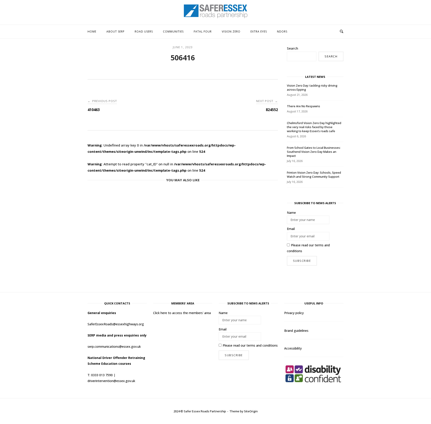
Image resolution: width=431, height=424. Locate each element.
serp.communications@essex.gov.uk (114, 346)
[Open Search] (341, 32)
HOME (92, 31)
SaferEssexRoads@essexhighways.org (116, 324)
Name (291, 212)
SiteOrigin (251, 411)
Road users (144, 31)
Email (291, 229)
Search (292, 48)
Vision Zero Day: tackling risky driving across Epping (312, 87)
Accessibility (293, 348)
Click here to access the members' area (182, 313)
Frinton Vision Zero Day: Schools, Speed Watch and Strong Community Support (314, 174)
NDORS (282, 31)
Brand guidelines (296, 330)
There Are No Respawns (303, 106)
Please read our (308, 248)
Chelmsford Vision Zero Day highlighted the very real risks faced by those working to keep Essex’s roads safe (314, 127)
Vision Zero (231, 31)
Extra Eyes (259, 31)
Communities (173, 31)
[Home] (215, 17)
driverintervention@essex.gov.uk (111, 381)
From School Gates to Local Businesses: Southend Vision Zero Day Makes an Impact (314, 152)
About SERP (115, 31)
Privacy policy (294, 313)
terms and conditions (262, 345)
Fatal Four (203, 31)
